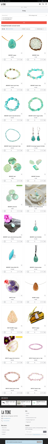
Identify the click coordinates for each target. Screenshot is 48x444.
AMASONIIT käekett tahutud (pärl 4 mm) (12, 146)
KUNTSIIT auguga (35, 327)
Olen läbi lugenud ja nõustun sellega (36, 434)
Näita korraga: (39, 28)
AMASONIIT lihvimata (35, 176)
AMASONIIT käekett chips (35, 85)
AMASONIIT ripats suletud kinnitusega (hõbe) (12, 236)
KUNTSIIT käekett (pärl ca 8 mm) (12, 388)
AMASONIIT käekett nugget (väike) (36, 115)
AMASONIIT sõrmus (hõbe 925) (12, 267)
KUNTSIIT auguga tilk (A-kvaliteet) (12, 358)
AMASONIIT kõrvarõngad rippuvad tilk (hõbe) (36, 146)
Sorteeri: (23, 28)
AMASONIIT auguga (12, 55)
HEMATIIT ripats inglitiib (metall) (11, 401)
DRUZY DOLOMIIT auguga (12, 327)
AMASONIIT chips (35, 55)
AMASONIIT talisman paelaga (36, 267)
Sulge (39, 441)
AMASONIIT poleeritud (12, 206)
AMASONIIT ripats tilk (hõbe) (36, 236)
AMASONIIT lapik (12, 176)
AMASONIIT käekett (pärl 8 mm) (12, 85)
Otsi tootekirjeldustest (7, 19)
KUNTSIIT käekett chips (36, 388)
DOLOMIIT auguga (35, 297)
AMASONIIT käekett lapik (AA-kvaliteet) (12, 115)
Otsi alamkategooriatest (7, 17)
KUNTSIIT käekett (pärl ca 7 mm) (35, 358)
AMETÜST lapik (12, 297)
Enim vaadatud (4, 398)
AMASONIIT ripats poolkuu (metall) (36, 206)
